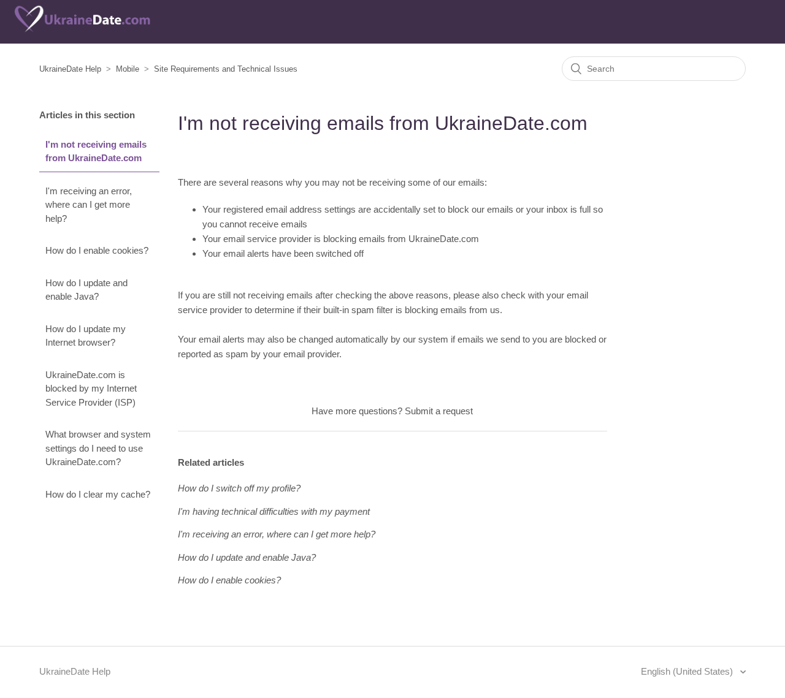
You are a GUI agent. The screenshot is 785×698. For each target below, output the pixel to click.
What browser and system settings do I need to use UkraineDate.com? (98, 448)
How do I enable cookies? (96, 250)
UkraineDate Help (70, 69)
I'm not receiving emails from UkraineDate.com (96, 151)
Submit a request (439, 411)
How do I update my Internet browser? (85, 336)
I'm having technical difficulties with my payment (274, 511)
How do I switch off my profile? (239, 488)
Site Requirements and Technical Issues (225, 69)
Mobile (127, 69)
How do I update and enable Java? (86, 290)
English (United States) (688, 671)
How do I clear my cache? (97, 494)
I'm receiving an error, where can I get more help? (88, 205)
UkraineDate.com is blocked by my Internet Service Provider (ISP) (91, 389)
